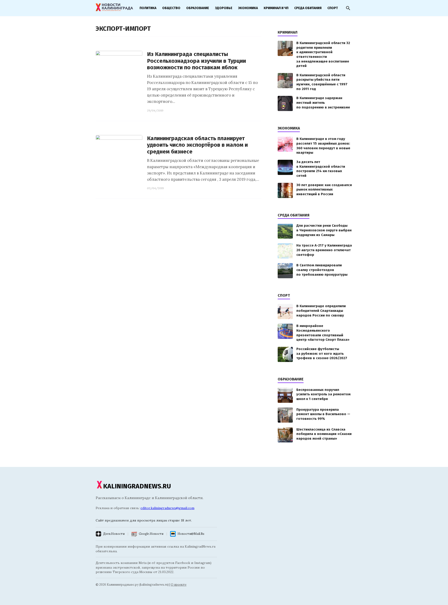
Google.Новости (151, 534)
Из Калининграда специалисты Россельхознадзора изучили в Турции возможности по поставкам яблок (196, 61)
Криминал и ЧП (276, 8)
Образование (197, 8)
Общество (171, 8)
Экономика (248, 8)
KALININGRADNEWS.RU (137, 486)
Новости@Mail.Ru (191, 534)
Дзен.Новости (114, 534)
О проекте (178, 585)
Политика (148, 8)
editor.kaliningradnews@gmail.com (167, 508)
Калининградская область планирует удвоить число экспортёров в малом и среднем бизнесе (197, 145)
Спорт (332, 8)
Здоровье (223, 8)
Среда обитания (308, 8)
